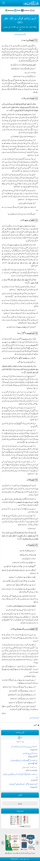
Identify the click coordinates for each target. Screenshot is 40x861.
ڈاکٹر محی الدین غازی (20, 34)
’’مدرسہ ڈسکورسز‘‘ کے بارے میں (29, 767)
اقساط (35, 725)
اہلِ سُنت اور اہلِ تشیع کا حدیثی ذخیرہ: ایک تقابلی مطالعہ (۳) (24, 760)
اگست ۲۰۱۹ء (20, 732)
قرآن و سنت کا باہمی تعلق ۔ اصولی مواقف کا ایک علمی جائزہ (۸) (23, 784)
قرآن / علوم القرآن (34, 718)
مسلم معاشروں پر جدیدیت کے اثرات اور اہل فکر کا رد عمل (24, 746)
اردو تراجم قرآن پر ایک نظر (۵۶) (30, 753)
